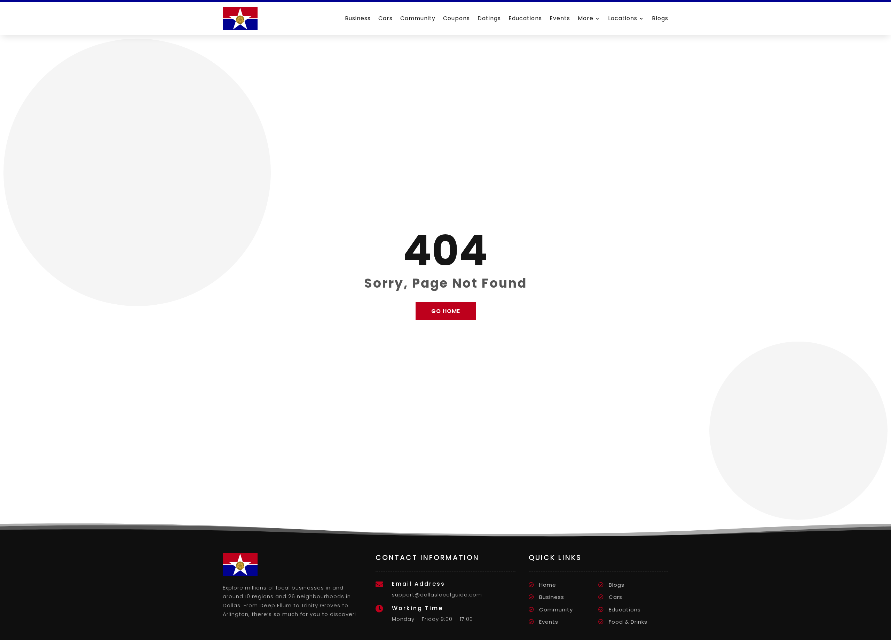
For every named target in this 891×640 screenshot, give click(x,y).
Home (547, 584)
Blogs (660, 18)
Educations (525, 18)
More (585, 18)
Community (417, 18)
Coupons (456, 18)
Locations (622, 18)
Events (560, 18)
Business (358, 18)
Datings (489, 18)
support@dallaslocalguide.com (437, 594)
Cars (385, 18)
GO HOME (445, 311)
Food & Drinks (628, 621)
